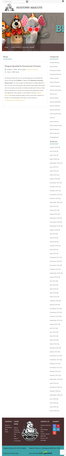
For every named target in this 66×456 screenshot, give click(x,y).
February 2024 (54, 191)
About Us (7, 425)
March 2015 (53, 344)
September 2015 (55, 320)
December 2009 (55, 387)
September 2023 (55, 202)
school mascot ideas (56, 125)
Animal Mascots (54, 63)
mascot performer (55, 110)
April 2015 (53, 340)
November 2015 (55, 312)
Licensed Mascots (55, 86)
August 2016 (54, 277)
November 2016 (55, 265)
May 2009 (53, 403)
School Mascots (54, 129)
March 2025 (53, 175)
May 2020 (53, 238)
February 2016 (54, 301)
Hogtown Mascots (32, 69)
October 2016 (54, 269)
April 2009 (53, 407)
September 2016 (55, 273)
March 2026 (53, 159)
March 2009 (53, 411)
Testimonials (8, 427)
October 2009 (54, 391)
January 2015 (54, 352)
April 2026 (53, 155)
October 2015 (54, 316)
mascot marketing (55, 102)
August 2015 (54, 324)
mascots (52, 118)
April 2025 (53, 171)
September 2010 (55, 379)
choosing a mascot (55, 70)
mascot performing (55, 114)
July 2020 (53, 234)
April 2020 (53, 242)
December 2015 (55, 309)
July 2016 (53, 281)
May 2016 (53, 289)
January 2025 (54, 179)
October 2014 (54, 364)
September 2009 (55, 395)
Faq (15, 436)
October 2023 (54, 198)
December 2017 (55, 257)
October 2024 (54, 187)
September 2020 (55, 226)
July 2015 (53, 328)
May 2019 (53, 250)
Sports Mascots (54, 133)
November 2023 (55, 195)
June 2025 (53, 167)
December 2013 (55, 368)
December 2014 (55, 356)
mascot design (54, 98)
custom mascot (54, 78)
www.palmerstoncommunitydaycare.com (15, 100)
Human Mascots (54, 82)
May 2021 (53, 206)
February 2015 (54, 348)
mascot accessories (55, 90)
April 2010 (53, 383)
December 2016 (55, 261)
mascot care (53, 94)
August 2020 (54, 230)
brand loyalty (53, 66)
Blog (6, 429)
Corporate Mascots (55, 74)
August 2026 (54, 147)
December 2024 (55, 183)
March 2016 (53, 297)
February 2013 (54, 375)
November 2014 (55, 360)
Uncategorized (54, 137)
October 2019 (54, 246)
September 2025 (55, 163)
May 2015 (53, 336)
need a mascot (54, 121)
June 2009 (53, 399)
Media (6, 432)
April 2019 (53, 253)
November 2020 (55, 222)
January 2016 (54, 305)
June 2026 (53, 151)
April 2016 (53, 293)
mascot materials (55, 106)
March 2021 (53, 210)
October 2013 (54, 371)
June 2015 (53, 332)
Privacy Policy (14, 453)
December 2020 (55, 218)
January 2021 (54, 214)
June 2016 (53, 285)
